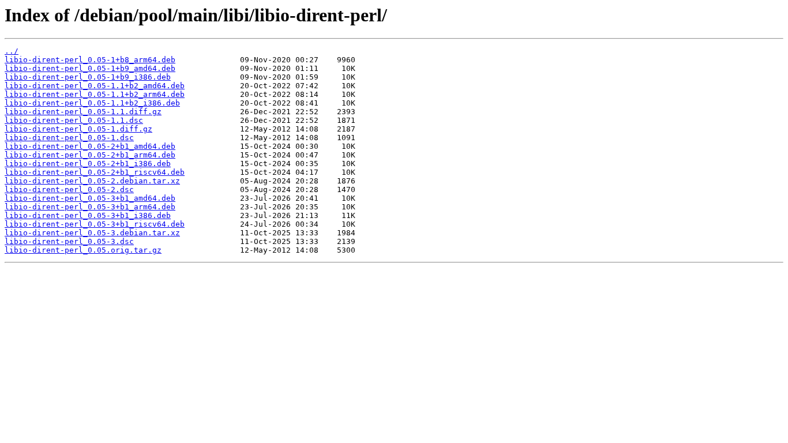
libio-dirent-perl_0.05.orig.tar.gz (83, 250)
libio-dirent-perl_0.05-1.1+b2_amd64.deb (95, 85)
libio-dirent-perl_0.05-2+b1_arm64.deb (90, 155)
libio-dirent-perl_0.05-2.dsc (69, 189)
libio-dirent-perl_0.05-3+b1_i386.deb (88, 215)
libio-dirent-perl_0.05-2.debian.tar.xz (92, 181)
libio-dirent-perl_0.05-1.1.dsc (74, 120)
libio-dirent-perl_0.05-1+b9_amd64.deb (90, 68)
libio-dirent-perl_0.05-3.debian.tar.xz (92, 232)
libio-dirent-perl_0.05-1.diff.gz (78, 129)
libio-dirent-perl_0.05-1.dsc (69, 137)
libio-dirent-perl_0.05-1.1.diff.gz (83, 111)
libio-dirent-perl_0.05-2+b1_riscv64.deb (95, 172)
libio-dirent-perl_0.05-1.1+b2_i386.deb (92, 103)
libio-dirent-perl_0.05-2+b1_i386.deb (88, 163)
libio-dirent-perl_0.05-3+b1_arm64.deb (90, 206)
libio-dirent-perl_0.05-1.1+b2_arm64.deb (95, 94)
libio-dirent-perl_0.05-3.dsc (69, 241)
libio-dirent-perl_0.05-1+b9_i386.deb (88, 77)
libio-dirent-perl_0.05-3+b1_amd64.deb (90, 198)
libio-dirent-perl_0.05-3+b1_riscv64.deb (95, 224)
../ (11, 51)
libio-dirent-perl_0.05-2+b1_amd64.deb (90, 146)
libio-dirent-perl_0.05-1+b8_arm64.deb (90, 59)
